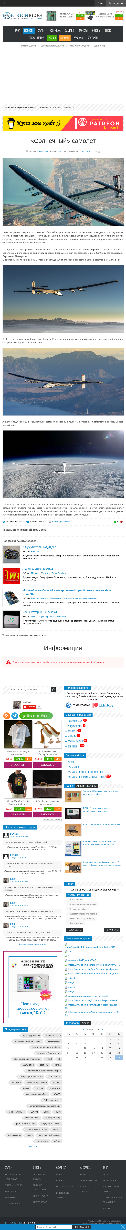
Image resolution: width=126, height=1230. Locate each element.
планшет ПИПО (53, 1035)
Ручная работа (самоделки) (79, 46)
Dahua (57, 1065)
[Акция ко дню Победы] (11, 576)
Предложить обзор (37, 716)
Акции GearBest (59, 573)
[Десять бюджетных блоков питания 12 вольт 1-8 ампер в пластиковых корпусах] (73, 873)
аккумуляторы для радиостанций (45, 1106)
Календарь (72, 1023)
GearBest (46, 573)
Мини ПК (74, 736)
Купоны (64, 37)
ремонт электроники (25, 1123)
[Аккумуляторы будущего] (11, 554)
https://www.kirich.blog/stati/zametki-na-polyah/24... (94, 973)
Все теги (33, 1146)
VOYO (29, 1135)
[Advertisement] (63, 77)
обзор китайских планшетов (27, 1059)
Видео (108, 30)
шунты (26, 1088)
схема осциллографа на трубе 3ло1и (88, 996)
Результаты (112, 930)
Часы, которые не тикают (39, 612)
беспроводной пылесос (50, 1135)
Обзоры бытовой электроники (52, 46)
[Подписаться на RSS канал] (6, 715)
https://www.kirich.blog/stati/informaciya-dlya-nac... (94, 969)
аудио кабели (14, 1135)
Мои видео (10, 1198)
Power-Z (57, 1129)
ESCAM (34, 1112)
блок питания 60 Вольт (36, 1129)
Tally (59, 151)
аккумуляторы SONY (51, 1123)
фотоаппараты (32, 1118)
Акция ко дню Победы (37, 568)
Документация (36, 37)
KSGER (57, 1094)
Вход (105, 1174)
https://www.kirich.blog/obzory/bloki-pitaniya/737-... (94, 964)
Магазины (36, 573)
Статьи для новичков (79, 895)
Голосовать (74, 930)
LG (59, 1059)
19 (69, 951)
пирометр (16, 1082)
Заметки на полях (14, 1185)
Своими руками (77, 741)
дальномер (28, 1065)
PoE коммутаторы (52, 1100)
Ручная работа (40, 1196)
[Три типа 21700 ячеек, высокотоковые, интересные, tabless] (73, 802)
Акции (52, 37)
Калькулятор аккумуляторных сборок (89, 777)
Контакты (92, 37)
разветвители (54, 1041)
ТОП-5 (69, 785)
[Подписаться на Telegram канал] (14, 715)
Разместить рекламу (52, 820)
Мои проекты (75, 900)
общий (71, 978)
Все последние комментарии (32, 944)
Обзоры (96, 30)
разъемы (44, 1065)
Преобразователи (39, 598)
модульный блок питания (49, 1053)
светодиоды (42, 1141)
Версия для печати (61, 522)
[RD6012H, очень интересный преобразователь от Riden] (73, 818)
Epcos (46, 1112)
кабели (57, 1141)
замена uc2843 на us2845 (82, 960)
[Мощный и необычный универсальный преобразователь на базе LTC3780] (11, 598)
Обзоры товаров (65, 1187)
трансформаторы (31, 1035)
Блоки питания (77, 721)
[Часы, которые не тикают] (11, 619)
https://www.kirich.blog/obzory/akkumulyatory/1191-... (92, 947)
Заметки (69, 30)
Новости (28, 30)
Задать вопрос (75, 767)
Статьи (41, 30)
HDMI (58, 1112)
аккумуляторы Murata (37, 1082)
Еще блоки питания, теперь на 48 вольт (101, 824)
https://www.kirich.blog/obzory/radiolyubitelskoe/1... (94, 1000)
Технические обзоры (28, 46)
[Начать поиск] (53, 689)
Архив (85, 1023)
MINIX (49, 1059)
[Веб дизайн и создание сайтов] (4, 3)
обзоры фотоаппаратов (31, 1077)
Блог (17, 30)
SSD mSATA (55, 1088)
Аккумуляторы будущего (39, 547)
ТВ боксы (74, 731)
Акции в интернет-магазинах (82, 904)
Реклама (78, 37)
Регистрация (109, 1181)
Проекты (83, 30)
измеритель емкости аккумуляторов (44, 1071)
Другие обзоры (99, 46)
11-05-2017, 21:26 (88, 151)
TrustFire (39, 1088)
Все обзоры (76, 746)
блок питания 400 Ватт (37, 1094)
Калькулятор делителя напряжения (85, 772)
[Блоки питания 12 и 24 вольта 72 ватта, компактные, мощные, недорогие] (73, 856)
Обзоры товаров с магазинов (83, 598)
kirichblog (106, 705)
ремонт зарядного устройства (46, 1047)
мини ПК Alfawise (17, 1112)
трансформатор (53, 1118)
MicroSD (57, 1082)
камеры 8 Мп (55, 1077)
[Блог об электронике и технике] (22, 15)
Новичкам (55, 30)
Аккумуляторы (76, 726)
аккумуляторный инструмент (28, 1041)
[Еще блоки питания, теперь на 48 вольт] (73, 835)
